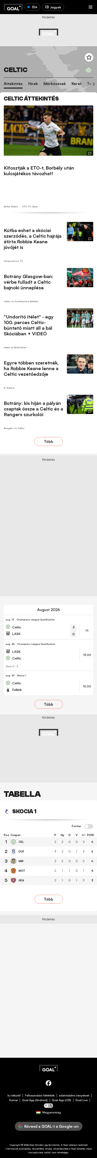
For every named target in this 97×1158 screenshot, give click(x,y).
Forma (76, 826)
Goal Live (81, 1100)
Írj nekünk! (14, 1095)
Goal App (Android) (35, 1100)
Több (48, 441)
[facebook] (48, 1083)
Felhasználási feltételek (40, 1095)
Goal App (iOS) (61, 1100)
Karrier (13, 1100)
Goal (31, 1144)
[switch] (88, 826)
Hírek (33, 83)
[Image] (48, 130)
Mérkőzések (55, 83)
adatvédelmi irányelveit (74, 1095)
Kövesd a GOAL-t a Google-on (51, 1126)
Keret (76, 83)
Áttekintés (13, 83)
